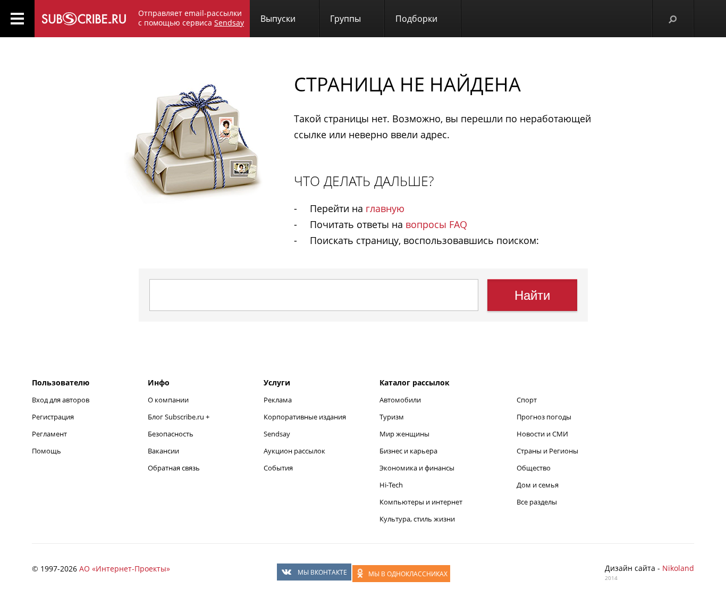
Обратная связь (174, 468)
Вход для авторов (60, 400)
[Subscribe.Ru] (84, 18)
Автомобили (400, 400)
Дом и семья (538, 485)
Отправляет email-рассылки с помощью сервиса (191, 18)
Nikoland (678, 568)
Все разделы (537, 502)
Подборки (416, 18)
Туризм (391, 417)
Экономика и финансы (416, 468)
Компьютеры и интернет (420, 502)
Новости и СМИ (542, 434)
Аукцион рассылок (294, 451)
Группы (345, 18)
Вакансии (163, 451)
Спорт (527, 400)
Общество (534, 468)
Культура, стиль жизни (417, 519)
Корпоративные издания (305, 417)
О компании (168, 400)
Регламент (49, 434)
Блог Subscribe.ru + (179, 417)
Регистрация (53, 417)
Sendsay (277, 434)
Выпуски (278, 18)
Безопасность (170, 434)
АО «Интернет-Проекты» (124, 568)
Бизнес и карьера (408, 451)
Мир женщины (404, 434)
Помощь (46, 451)
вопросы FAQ (436, 224)
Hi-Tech (391, 485)
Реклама (278, 400)
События (278, 468)
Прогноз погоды (544, 417)
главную (385, 208)
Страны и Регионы (547, 451)
